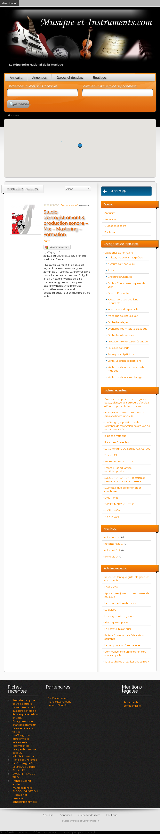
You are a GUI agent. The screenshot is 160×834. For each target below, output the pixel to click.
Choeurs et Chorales (120, 276)
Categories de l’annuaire (118, 252)
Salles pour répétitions (121, 354)
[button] (80, 146)
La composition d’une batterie (122, 645)
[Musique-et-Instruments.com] (9, 115)
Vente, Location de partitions (124, 360)
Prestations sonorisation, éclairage (128, 341)
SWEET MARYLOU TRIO (119, 461)
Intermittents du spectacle (123, 309)
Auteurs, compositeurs (121, 263)
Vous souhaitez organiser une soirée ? (126, 661)
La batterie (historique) (117, 628)
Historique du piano (116, 622)
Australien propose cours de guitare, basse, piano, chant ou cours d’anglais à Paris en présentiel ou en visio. (126, 402)
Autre (47, 240)
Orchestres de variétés (121, 335)
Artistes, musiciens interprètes (125, 257)
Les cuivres (110, 586)
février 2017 (111, 556)
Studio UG (110, 455)
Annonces (39, 78)
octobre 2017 (112, 550)
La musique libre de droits (120, 603)
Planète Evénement (59, 701)
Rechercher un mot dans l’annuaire (32, 86)
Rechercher (21, 104)
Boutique (99, 78)
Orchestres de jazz (119, 322)
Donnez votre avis (69, 205)
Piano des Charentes (116, 442)
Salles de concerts (118, 347)
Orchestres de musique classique (127, 328)
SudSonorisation (58, 698)
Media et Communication (86, 821)
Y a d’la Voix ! (112, 516)
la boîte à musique (115, 435)
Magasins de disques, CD (123, 315)
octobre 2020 (112, 537)
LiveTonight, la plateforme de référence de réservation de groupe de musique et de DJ (127, 426)
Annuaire (16, 78)
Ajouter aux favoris (59, 247)
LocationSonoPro (58, 705)
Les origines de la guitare (119, 616)
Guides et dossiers (70, 78)
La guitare (110, 609)
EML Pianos (111, 497)
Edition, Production (119, 293)
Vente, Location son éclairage (125, 377)
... (52, 296)
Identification (9, 3)
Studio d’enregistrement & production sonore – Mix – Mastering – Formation (66, 223)
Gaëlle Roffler (112, 510)
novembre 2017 (113, 543)
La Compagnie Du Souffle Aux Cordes (127, 448)
